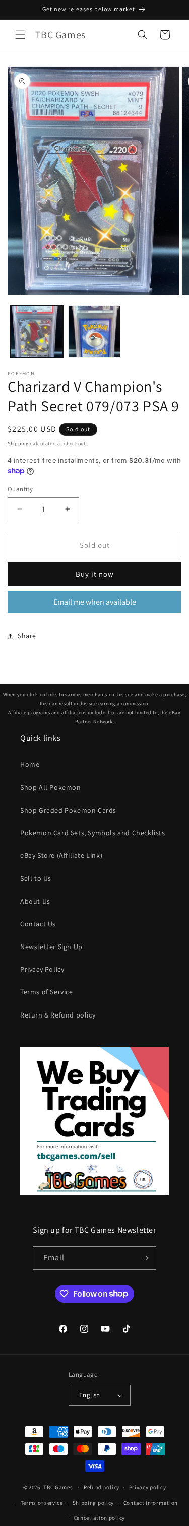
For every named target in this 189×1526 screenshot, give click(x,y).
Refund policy (101, 1487)
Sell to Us (35, 878)
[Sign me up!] (145, 1258)
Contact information (150, 1502)
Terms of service (42, 1502)
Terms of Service (46, 991)
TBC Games (58, 1487)
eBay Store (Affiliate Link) (61, 855)
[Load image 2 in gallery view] (94, 331)
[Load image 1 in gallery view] (36, 331)
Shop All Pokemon (50, 787)
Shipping (18, 443)
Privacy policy (147, 1487)
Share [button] (27, 635)
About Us (35, 901)
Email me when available (94, 602)
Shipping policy (93, 1502)
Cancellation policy (99, 1517)
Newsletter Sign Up (51, 946)
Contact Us (38, 923)
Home (29, 764)
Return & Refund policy (57, 1015)
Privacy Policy (42, 969)
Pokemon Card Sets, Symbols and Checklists (92, 832)
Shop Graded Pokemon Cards (68, 810)
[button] (20, 35)
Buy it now (95, 574)
